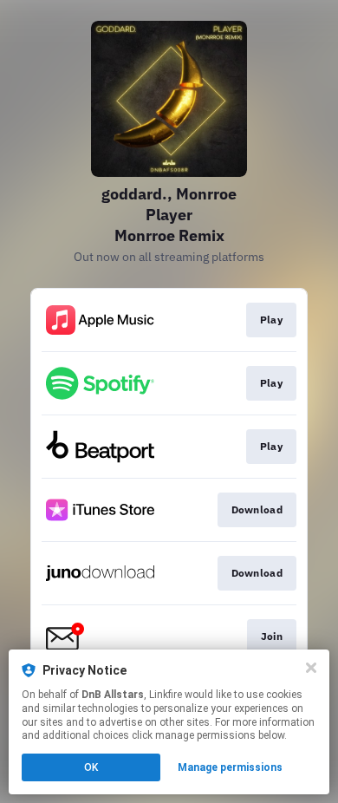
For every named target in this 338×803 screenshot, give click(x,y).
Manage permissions (230, 767)
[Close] (311, 668)
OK (91, 767)
